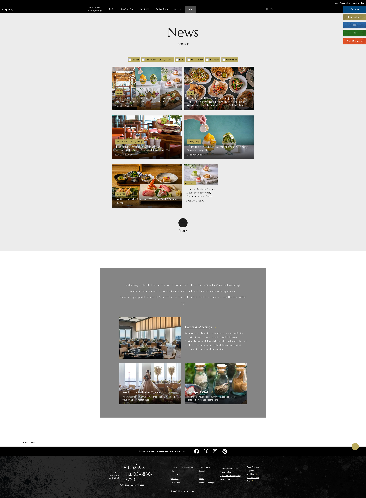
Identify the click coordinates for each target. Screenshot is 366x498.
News (190, 9)
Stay (248, 481)
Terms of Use (225, 479)
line (355, 33)
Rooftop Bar (127, 9)
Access (201, 479)
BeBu (111, 9)
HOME (25, 442)
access (354, 9)
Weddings (251, 474)
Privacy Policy (225, 472)
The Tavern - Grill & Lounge (95, 9)
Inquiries (250, 470)
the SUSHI (145, 9)
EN (271, 9)
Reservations (354, 17)
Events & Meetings (206, 482)
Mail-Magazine (354, 41)
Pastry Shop (162, 9)
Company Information (229, 468)
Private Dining (204, 467)
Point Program (253, 467)
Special (177, 9)
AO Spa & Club (253, 477)
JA (267, 9)
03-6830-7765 (143, 485)
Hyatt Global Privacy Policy (230, 475)
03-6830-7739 (138, 476)
